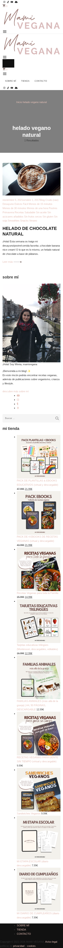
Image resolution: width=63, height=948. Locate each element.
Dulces (18, 204)
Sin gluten (48, 216)
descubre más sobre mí (16, 391)
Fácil (25, 204)
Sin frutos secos (33, 216)
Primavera (8, 212)
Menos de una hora (37, 208)
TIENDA (25, 81)
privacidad (18, 945)
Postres (53, 208)
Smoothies (13, 220)
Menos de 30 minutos (14, 208)
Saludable (30, 212)
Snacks (24, 220)
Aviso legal (51, 941)
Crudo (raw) (51, 199)
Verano (33, 220)
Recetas (19, 212)
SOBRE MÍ (10, 81)
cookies (31, 945)
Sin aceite (41, 212)
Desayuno (8, 204)
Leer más (8, 261)
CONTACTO (41, 81)
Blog (42, 199)
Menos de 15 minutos (40, 204)
